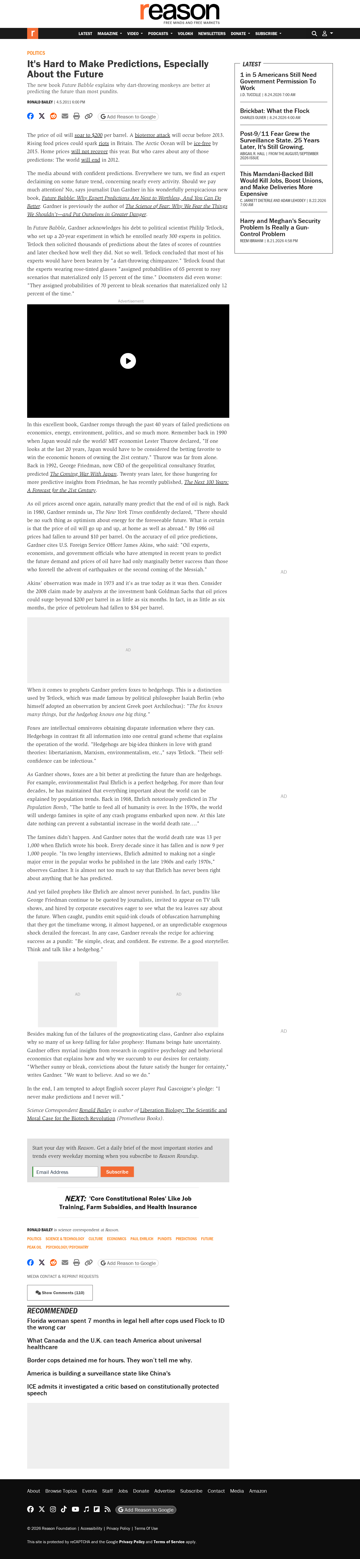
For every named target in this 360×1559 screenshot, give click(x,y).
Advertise (164, 1490)
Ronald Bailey (40, 102)
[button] (327, 33)
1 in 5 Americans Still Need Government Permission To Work (278, 81)
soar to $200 (89, 135)
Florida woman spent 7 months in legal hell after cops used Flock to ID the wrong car (126, 1324)
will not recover (89, 151)
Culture (96, 1239)
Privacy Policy (118, 1528)
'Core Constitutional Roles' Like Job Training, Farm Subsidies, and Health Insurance (128, 1202)
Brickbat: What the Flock (274, 111)
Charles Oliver (253, 117)
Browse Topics (61, 1490)
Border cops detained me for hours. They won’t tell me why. (109, 1360)
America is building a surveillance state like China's (99, 1373)
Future (207, 1239)
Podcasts (158, 33)
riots (104, 143)
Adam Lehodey (293, 200)
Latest (85, 33)
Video (133, 33)
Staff (107, 1490)
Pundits (165, 1239)
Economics (116, 1239)
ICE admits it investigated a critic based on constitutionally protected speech (123, 1389)
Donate (239, 33)
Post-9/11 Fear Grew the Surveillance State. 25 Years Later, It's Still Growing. (279, 140)
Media (237, 1490)
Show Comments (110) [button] (62, 1292)
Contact (216, 1490)
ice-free (202, 143)
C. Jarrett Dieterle (256, 200)
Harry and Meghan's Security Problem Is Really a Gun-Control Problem (280, 227)
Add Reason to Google (131, 116)
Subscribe (266, 33)
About (33, 1490)
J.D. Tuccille (250, 94)
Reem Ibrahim (251, 240)
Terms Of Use (146, 1528)
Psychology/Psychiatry (67, 1247)
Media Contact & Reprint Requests (63, 1276)
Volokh (185, 33)
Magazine (108, 33)
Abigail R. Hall (252, 153)
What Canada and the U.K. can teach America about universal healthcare (114, 1343)
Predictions (186, 1239)
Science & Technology (65, 1239)
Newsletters (212, 33)
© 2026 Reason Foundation (51, 1528)
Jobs (123, 1490)
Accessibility (91, 1528)
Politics (36, 52)
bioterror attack (152, 135)
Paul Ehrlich (141, 1239)
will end (90, 160)
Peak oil (34, 1247)
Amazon (258, 1490)
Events (89, 1490)
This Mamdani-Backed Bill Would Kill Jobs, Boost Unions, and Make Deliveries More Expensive (281, 184)
